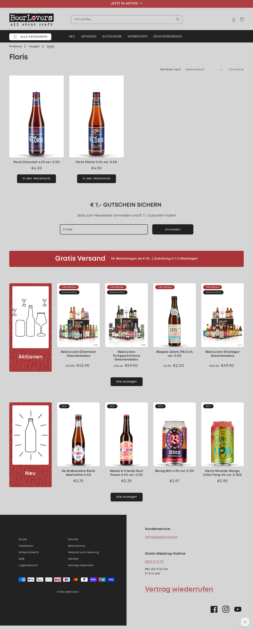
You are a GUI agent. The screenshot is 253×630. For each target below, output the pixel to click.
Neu (30, 473)
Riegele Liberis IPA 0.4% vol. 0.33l (174, 354)
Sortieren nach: (171, 69)
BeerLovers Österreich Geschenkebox (78, 354)
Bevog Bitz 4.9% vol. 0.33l (174, 471)
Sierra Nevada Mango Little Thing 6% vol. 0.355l (222, 473)
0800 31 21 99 (154, 561)
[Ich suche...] (178, 19)
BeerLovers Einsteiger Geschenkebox (223, 354)
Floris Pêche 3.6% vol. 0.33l (96, 162)
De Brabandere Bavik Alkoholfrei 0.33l (78, 473)
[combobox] (126, 19)
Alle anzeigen (126, 381)
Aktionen (30, 357)
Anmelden (173, 229)
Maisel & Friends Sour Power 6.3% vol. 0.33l (126, 473)
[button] (30, 36)
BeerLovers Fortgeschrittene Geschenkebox (126, 356)
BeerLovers (72, 592)
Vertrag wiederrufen (179, 590)
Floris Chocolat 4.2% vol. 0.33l (36, 162)
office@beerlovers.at (161, 537)
